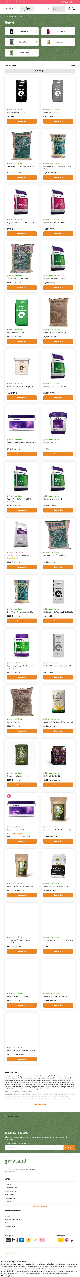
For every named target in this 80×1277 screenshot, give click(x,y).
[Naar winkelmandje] (73, 8)
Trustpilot (47, 9)
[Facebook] (7, 1253)
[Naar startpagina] (11, 9)
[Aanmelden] (69, 9)
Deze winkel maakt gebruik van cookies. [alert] (13, 1262)
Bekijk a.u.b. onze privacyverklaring (17, 1143)
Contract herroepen (40, 1206)
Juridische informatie (13, 1211)
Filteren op (39, 71)
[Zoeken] (62, 9)
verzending (32, 1169)
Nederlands (68, 2)
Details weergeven (62, 1273)
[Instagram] (15, 1253)
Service (8, 1179)
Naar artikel (21, 121)
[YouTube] (11, 1253)
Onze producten (28, 9)
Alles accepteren (7, 1276)
